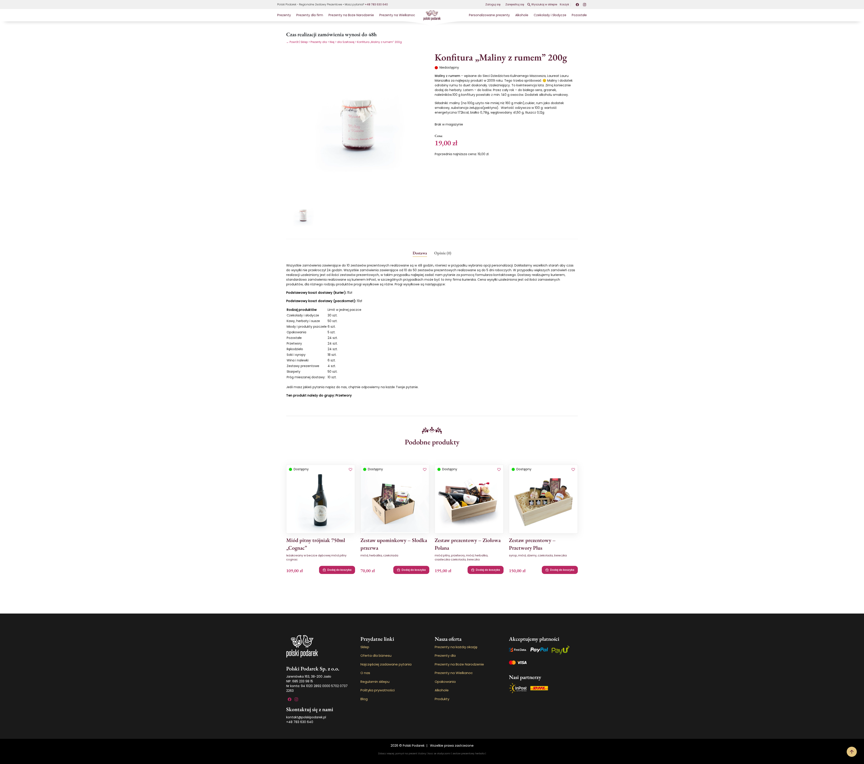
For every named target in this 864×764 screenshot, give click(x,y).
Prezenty (284, 15)
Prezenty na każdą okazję (456, 647)
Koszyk (564, 4)
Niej (332, 42)
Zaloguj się (492, 4)
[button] (350, 470)
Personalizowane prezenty (489, 15)
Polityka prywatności (377, 690)
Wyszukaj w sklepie (544, 4)
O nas (365, 672)
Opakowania (445, 681)
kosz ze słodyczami (439, 753)
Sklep (304, 42)
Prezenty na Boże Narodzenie (351, 15)
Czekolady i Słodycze (550, 15)
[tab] (420, 253)
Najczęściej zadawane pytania (386, 664)
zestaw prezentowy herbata (468, 753)
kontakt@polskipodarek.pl (306, 717)
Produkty (442, 699)
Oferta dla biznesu (376, 655)
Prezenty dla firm (309, 15)
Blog (364, 699)
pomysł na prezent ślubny (410, 753)
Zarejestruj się (514, 4)
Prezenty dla (318, 42)
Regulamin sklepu (374, 681)
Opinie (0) (442, 252)
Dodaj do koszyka (339, 570)
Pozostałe (579, 15)
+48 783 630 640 (376, 4)
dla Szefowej (345, 42)
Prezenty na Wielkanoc (397, 15)
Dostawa (420, 252)
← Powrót (292, 42)
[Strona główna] (432, 15)
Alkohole (521, 15)
